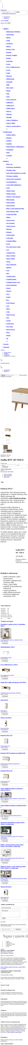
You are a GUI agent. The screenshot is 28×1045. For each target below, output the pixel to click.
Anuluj (2, 1043)
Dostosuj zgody (17, 970)
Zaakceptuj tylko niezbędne (7, 970)
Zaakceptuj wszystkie (5, 972)
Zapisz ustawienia (9, 1043)
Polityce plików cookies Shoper (14, 1032)
